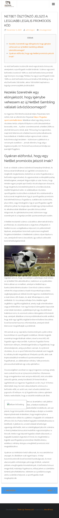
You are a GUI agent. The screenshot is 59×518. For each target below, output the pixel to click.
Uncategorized (45, 30)
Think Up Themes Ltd (25, 509)
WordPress (48, 509)
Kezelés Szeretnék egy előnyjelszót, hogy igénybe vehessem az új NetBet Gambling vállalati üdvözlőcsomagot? (30, 47)
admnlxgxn (30, 30)
